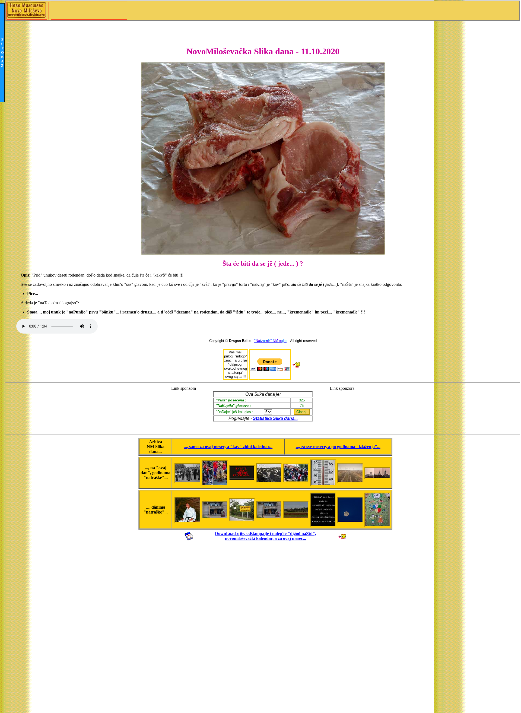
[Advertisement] (184, 408)
